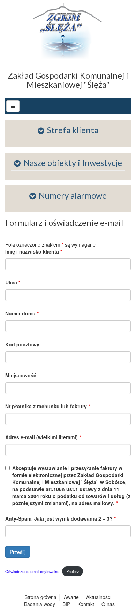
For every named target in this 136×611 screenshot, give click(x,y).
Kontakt (85, 604)
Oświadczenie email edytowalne (32, 571)
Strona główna (40, 597)
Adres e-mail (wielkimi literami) (43, 437)
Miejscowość (20, 375)
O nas (108, 604)
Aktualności (98, 597)
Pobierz (72, 571)
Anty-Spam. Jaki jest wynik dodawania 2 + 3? (60, 518)
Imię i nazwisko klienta (33, 251)
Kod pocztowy (22, 344)
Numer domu (22, 313)
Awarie (71, 597)
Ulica (12, 282)
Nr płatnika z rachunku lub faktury (47, 406)
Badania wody (39, 604)
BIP (66, 604)
